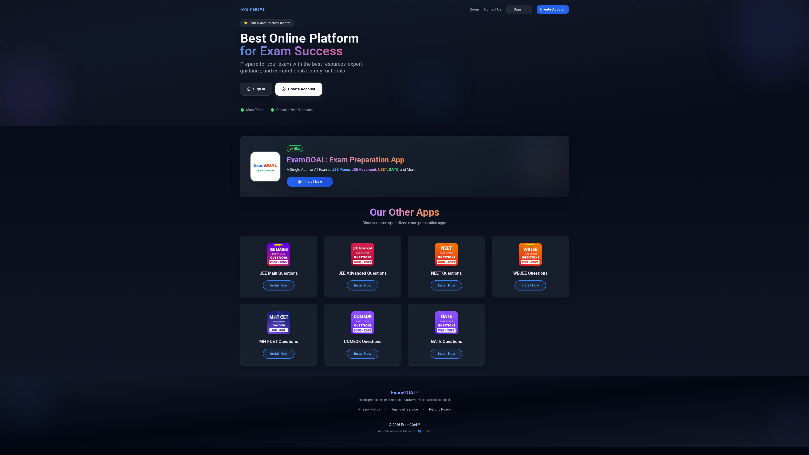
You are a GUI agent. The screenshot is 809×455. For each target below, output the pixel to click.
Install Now (313, 182)
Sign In (519, 9)
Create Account (552, 9)
